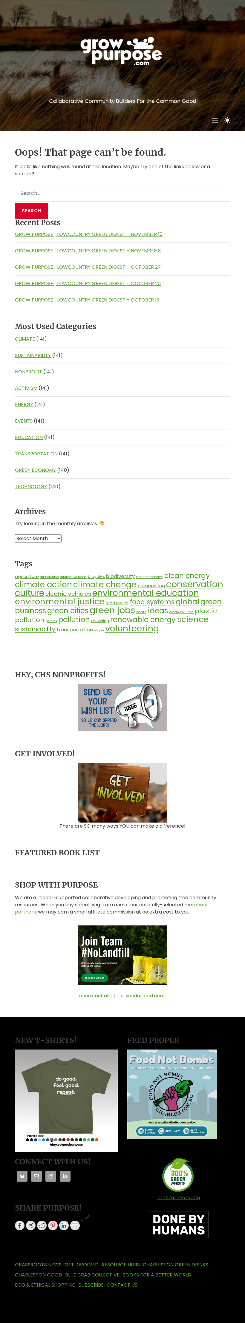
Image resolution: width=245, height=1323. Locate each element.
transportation (75, 629)
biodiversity (120, 576)
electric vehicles (68, 594)
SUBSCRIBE (91, 1285)
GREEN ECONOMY (35, 470)
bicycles (96, 576)
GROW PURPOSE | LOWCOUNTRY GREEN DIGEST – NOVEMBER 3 (88, 250)
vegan (99, 630)
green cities (67, 611)
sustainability (35, 629)
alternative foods (73, 577)
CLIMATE (25, 339)
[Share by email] (75, 1225)
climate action (43, 584)
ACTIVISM (26, 388)
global (187, 601)
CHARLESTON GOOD (38, 1274)
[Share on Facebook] (19, 1225)
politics (51, 621)
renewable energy (143, 620)
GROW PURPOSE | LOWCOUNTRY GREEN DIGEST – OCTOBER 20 (88, 283)
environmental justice (60, 601)
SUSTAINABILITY (33, 355)
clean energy (187, 575)
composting (151, 585)
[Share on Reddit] (42, 1225)
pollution (74, 619)
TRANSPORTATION (36, 453)
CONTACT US (122, 1285)
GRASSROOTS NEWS (38, 1264)
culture (29, 593)
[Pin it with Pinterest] (53, 1225)
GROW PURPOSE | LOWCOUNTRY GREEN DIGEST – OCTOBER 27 (88, 267)
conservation (194, 584)
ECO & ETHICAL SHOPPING (45, 1285)
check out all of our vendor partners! (122, 995)
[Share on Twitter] (31, 1225)
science (193, 619)
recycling (100, 620)
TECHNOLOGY (31, 486)
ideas (158, 610)
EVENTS (24, 421)
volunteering (132, 628)
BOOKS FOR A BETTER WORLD (156, 1274)
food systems (152, 602)
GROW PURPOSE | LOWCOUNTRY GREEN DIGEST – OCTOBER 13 (87, 299)
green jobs (112, 610)
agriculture (27, 576)
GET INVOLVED (82, 1264)
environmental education (145, 593)
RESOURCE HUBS (121, 1264)
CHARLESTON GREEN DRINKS (175, 1264)
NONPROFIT (28, 371)
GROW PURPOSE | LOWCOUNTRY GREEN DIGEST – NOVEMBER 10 (89, 234)
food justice (117, 602)
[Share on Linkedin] (64, 1225)
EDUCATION (29, 437)
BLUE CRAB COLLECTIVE (92, 1274)
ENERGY (24, 404)
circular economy (149, 577)
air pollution (49, 577)
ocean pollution (181, 612)
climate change (105, 584)
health (141, 612)
